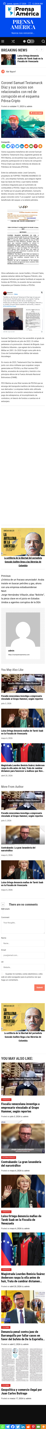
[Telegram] (8, 146)
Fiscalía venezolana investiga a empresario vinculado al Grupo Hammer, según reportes (22, 697)
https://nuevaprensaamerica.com (19, 655)
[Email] (31, 146)
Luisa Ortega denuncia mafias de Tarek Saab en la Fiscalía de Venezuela (30, 58)
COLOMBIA (5, 1327)
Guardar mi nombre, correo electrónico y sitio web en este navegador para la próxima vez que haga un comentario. (22, 977)
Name (3, 938)
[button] (42, 49)
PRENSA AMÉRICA (23, 24)
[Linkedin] (22, 146)
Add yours (5, 909)
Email (3, 950)
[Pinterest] (36, 146)
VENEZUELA (6, 1099)
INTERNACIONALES (8, 1157)
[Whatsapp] (3, 146)
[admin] (23, 629)
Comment (5, 917)
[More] (40, 146)
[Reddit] (26, 146)
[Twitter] (17, 146)
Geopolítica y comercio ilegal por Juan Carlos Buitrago (21, 1391)
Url (2, 962)
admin (29, 106)
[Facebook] (13, 146)
